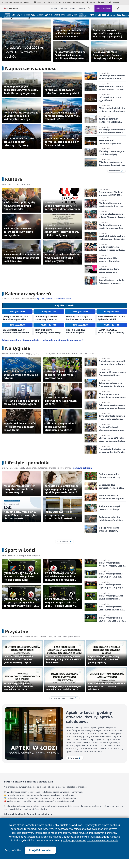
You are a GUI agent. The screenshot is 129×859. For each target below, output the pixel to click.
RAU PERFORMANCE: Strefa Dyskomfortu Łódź (111, 318)
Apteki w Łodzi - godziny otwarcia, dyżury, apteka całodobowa (89, 717)
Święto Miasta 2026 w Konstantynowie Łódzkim (16, 331)
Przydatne (55, 8)
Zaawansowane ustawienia (102, 840)
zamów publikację (82, 467)
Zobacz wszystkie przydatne (62, 698)
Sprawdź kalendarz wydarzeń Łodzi (54, 298)
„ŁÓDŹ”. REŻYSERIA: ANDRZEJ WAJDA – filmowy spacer (111, 332)
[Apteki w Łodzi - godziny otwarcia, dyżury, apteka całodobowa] (34, 733)
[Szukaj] (88, 8)
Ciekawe (64, 8)
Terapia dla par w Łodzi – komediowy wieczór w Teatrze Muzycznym (47, 319)
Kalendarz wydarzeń (28, 294)
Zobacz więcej (115, 171)
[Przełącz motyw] (117, 8)
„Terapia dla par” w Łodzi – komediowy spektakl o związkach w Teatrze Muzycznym (16, 320)
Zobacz (72, 8)
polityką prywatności (74, 840)
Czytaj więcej (73, 758)
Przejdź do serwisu (40, 850)
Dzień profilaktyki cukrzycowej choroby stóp (48, 331)
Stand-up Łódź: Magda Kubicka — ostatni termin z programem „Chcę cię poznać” (79, 320)
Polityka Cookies (13, 850)
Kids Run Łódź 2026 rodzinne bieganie (75, 331)
